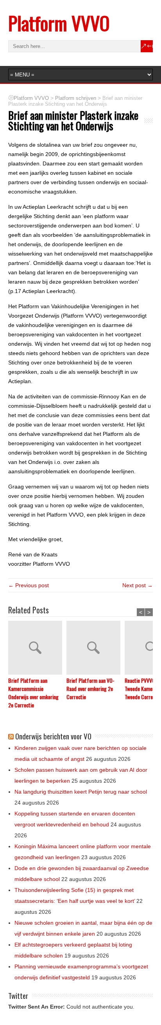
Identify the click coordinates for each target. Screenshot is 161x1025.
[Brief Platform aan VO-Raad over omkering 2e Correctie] (95, 648)
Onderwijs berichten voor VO (53, 735)
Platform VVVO (58, 23)
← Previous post (28, 585)
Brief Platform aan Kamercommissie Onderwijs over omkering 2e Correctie (33, 692)
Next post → (137, 585)
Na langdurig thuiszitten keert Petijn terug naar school (80, 792)
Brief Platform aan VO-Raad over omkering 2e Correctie (90, 688)
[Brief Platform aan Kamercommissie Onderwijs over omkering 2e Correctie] (37, 648)
